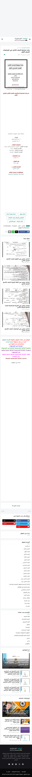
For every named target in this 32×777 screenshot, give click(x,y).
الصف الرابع (27, 560)
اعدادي (19, 47)
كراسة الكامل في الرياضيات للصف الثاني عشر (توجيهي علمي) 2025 (12, 721)
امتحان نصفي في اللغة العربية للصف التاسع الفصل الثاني (16, 283)
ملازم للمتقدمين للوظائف (23, 587)
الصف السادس (26, 565)
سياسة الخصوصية (16, 771)
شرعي (28, 638)
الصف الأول (27, 552)
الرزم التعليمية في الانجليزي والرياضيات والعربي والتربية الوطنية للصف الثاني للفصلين (11, 681)
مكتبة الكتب (27, 595)
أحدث (29, 511)
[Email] (9, 231)
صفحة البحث (9, 342)
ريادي (28, 641)
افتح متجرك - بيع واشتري (16, 221)
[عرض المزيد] (6, 231)
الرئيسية (24, 771)
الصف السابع (27, 568)
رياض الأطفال (26, 593)
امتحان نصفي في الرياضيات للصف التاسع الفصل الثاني (17, 329)
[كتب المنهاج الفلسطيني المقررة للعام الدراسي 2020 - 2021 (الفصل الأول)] (25, 730)
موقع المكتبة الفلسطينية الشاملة (10, 774)
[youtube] (9, 764)
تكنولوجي (27, 643)
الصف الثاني (27, 554)
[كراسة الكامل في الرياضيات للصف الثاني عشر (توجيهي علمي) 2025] (25, 722)
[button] (30, 39)
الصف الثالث (27, 557)
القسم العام (27, 549)
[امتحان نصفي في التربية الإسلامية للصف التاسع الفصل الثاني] (16, 296)
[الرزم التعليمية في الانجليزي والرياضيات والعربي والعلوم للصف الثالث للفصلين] (25, 673)
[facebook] (23, 764)
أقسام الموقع (6, 340)
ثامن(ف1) (14, 226)
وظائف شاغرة (26, 598)
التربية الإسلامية (26, 619)
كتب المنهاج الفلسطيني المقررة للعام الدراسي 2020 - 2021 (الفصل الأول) (11, 729)
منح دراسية (27, 601)
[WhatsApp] (13, 231)
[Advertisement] (16, 19)
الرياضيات (27, 627)
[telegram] (16, 764)
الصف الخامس (26, 563)
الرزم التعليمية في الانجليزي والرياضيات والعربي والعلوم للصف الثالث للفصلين (11, 673)
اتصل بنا (28, 606)
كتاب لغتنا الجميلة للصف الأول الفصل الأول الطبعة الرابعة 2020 (11, 737)
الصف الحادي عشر (25, 579)
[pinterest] (12, 764)
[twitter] (19, 764)
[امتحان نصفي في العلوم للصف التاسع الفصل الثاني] (16, 249)
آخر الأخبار (27, 546)
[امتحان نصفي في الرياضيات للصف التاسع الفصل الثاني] (16, 319)
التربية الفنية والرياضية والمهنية (22, 635)
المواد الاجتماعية (26, 630)
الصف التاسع (27, 573)
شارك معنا (27, 603)
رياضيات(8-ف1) (7, 226)
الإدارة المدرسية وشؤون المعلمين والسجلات (19, 584)
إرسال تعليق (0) (16, 506)
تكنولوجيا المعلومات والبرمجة (23, 633)
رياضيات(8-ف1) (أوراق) (23, 228)
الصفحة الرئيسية (26, 47)
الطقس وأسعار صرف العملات (16, 218)
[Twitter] (16, 231)
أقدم (3, 511)
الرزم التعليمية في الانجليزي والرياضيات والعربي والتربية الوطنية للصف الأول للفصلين (11, 689)
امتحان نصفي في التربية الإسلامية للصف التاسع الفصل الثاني (17, 306)
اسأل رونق (23, 214)
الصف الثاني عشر (25, 582)
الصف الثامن (16, 169)
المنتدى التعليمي (25, 590)
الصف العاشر (27, 576)
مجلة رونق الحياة (11, 214)
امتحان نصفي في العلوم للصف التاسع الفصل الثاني (18, 259)
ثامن (19, 226)
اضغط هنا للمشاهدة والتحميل (16, 174)
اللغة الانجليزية (26, 622)
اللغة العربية (27, 616)
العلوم (28, 625)
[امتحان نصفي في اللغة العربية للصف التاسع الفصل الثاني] (16, 273)
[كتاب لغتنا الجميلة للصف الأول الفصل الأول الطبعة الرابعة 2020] (25, 738)
